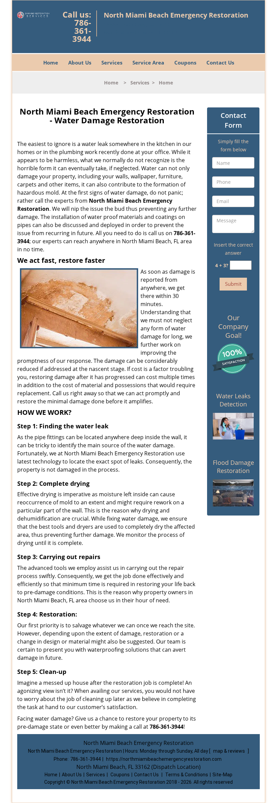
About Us (79, 62)
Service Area (148, 62)
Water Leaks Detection (233, 400)
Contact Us (220, 62)
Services (111, 62)
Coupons (185, 62)
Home (50, 62)
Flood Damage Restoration (233, 466)
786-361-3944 (81, 30)
